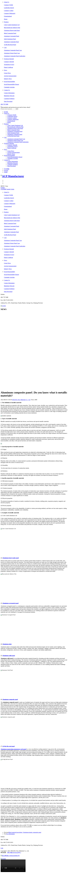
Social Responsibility (9, 81)
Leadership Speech (9, 7)
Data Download (8, 101)
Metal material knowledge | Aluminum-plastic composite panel (25, 832)
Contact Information (9, 93)
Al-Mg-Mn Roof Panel (10, 44)
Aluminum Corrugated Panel (11, 36)
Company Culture (8, 10)
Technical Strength (9, 59)
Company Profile (8, 5)
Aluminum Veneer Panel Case (12, 53)
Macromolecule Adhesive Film (12, 27)
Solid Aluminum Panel (10, 39)
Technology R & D (9, 64)
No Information (11, 834)
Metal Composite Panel (10, 33)
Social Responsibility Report (11, 84)
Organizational (8, 16)
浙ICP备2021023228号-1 (14, 852)
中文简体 (6, 169)
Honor (5, 19)
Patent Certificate (8, 67)
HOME (6, 112)
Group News (7, 73)
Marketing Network (9, 95)
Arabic (6, 172)
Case (5, 47)
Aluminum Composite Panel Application (14, 56)
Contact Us (7, 90)
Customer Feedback (9, 98)
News (5, 70)
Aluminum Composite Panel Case (13, 50)
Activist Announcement (10, 76)
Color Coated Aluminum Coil (11, 24)
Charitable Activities (9, 87)
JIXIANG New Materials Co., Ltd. (21, 399)
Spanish (6, 170)
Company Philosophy (9, 13)
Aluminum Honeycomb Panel (12, 30)
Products (6, 22)
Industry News (8, 78)
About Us (6, 2)
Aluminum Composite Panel (11, 42)
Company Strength (9, 61)
